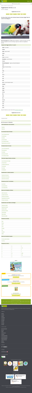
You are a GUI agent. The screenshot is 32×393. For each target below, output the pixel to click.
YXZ (22, 254)
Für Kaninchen (4, 162)
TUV (22, 14)
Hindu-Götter (4, 212)
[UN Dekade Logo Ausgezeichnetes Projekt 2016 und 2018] (20, 363)
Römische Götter (4, 215)
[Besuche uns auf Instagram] (6, 346)
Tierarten (2, 313)
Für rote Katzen (4, 139)
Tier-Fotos (2, 321)
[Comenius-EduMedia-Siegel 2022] (10, 363)
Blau (2, 221)
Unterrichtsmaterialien (4, 335)
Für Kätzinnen (4, 136)
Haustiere (2, 316)
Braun (3, 223)
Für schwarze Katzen (5, 141)
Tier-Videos (2, 320)
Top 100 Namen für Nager (6, 160)
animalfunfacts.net (3, 351)
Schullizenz (2, 334)
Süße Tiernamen (4, 192)
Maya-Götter (4, 214)
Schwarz (3, 231)
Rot (2, 230)
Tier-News (2, 324)
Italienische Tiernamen (5, 176)
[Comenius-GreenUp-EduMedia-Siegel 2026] (5, 363)
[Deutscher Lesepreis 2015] (15, 363)
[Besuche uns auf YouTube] (5, 346)
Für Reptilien (4, 169)
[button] (29, 1)
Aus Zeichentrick (4, 185)
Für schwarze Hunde (5, 155)
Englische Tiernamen (5, 175)
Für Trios (3, 240)
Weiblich (3, 127)
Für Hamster (4, 166)
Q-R (22, 247)
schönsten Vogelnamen (19, 109)
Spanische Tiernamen (5, 178)
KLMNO (15, 14)
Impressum (2, 342)
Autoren (2, 331)
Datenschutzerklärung (4, 338)
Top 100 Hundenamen (5, 148)
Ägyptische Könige (5, 207)
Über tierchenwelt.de (4, 328)
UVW (22, 253)
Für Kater (3, 137)
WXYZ (24, 14)
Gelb (2, 224)
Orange (3, 228)
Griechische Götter (5, 210)
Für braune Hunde (5, 153)
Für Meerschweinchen (5, 164)
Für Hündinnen (4, 150)
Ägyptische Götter (5, 205)
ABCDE (7, 14)
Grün (2, 226)
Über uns (2, 330)
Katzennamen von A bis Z (6, 143)
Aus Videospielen (4, 187)
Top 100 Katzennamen (5, 134)
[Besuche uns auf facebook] (2, 346)
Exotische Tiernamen (5, 196)
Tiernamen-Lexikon (17, 3)
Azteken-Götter (4, 208)
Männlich (3, 128)
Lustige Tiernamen (5, 194)
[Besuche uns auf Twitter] (3, 346)
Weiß (2, 233)
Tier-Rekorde (3, 317)
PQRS (18, 14)
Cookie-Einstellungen (4, 339)
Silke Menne (6, 9)
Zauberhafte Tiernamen (6, 198)
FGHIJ (11, 14)
